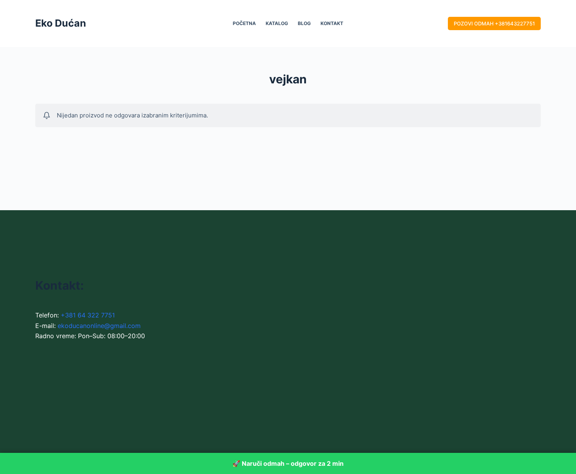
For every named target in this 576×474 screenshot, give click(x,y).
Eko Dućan (60, 23)
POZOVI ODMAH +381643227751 (494, 23)
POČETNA (244, 23)
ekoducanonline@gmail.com (99, 326)
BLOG (304, 23)
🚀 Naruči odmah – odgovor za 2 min (288, 463)
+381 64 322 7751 (88, 315)
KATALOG (277, 23)
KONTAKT (332, 23)
